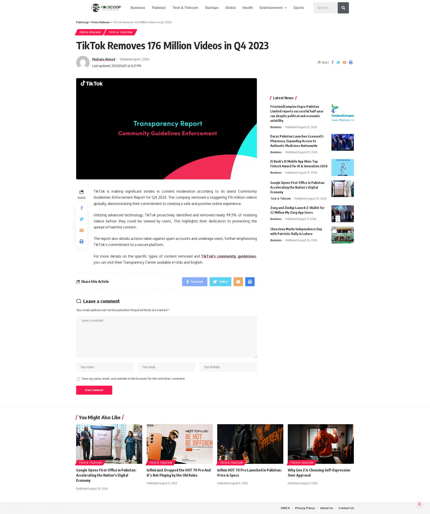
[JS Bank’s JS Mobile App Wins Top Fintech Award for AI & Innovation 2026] (342, 167)
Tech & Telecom (185, 8)
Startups (212, 8)
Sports (298, 8)
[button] (273, 8)
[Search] (343, 7)
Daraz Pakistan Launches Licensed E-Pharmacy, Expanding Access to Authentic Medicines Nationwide (297, 141)
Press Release (90, 32)
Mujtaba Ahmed (103, 59)
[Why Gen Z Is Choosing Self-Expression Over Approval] (321, 444)
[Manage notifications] (419, 504)
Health (247, 8)
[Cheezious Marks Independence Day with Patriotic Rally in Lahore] (342, 235)
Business (138, 8)
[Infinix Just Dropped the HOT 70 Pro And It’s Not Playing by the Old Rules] (180, 444)
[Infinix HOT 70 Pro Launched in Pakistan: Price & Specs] (250, 444)
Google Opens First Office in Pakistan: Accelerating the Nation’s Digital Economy (297, 187)
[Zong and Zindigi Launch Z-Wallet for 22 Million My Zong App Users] (342, 213)
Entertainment (271, 8)
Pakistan (159, 8)
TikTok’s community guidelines (228, 256)
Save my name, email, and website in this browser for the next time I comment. (133, 378)
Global (230, 8)
